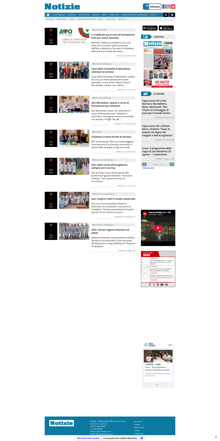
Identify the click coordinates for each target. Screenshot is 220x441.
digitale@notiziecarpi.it (105, 434)
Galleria (95, 15)
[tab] (149, 254)
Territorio (61, 19)
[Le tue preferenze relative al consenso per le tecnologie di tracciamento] (216, 437)
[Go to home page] (48, 15)
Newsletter (114, 15)
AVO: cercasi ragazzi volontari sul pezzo (110, 231)
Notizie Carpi (148, 167)
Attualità (50, 19)
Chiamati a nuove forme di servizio (111, 136)
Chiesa (72, 19)
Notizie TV (122, 19)
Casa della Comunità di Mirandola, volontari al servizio (111, 70)
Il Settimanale (59, 15)
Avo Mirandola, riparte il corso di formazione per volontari (110, 104)
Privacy (136, 430)
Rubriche (71, 15)
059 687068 (98, 429)
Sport (100, 19)
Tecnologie (111, 19)
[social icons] (149, 284)
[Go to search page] (165, 15)
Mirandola (106, 64)
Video (104, 15)
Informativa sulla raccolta (88, 438)
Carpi (104, 30)
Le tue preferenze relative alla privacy (120, 438)
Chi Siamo (138, 421)
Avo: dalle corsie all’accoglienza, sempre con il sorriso (109, 166)
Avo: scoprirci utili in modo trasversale (113, 198)
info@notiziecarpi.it (103, 431)
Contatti (137, 424)
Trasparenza (139, 433)
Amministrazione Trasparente (135, 15)
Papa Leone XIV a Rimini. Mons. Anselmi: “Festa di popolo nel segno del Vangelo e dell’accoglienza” (157, 105)
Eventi (153, 15)
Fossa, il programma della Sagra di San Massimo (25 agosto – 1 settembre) (157, 128)
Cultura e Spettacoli (86, 19)
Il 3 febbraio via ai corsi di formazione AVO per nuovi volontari (112, 36)
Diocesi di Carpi (119, 421)
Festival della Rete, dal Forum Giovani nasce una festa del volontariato (156, 149)
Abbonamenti (139, 427)
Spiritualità (84, 15)
